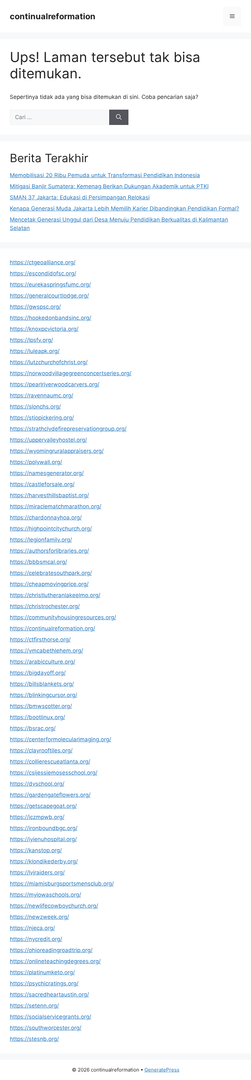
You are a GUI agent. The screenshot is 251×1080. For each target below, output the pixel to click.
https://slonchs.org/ (35, 406)
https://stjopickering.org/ (42, 417)
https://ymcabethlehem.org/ (46, 650)
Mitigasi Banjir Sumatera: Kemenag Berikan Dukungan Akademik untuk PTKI (109, 186)
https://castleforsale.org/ (42, 484)
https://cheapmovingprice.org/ (49, 584)
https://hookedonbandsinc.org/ (50, 318)
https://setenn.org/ (34, 1005)
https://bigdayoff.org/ (38, 673)
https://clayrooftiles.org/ (41, 750)
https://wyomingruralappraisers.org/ (57, 451)
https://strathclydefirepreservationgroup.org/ (68, 428)
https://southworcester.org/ (45, 1028)
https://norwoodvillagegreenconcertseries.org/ (70, 373)
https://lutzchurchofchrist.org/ (49, 362)
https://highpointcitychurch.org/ (51, 528)
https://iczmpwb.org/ (37, 817)
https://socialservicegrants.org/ (50, 1016)
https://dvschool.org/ (37, 783)
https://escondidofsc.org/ (43, 273)
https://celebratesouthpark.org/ (51, 573)
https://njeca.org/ (32, 928)
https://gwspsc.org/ (35, 306)
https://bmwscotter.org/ (41, 706)
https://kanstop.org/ (36, 850)
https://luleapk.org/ (34, 351)
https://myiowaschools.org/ (45, 894)
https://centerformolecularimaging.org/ (60, 739)
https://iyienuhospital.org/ (43, 839)
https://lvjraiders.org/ (37, 872)
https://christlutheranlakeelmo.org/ (55, 595)
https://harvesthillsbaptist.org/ (49, 495)
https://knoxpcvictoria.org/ (44, 329)
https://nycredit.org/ (36, 939)
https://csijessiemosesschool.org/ (53, 772)
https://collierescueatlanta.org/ (50, 761)
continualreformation (52, 16)
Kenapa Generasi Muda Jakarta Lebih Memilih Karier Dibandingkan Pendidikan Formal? (124, 208)
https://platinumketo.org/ (42, 972)
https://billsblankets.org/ (42, 684)
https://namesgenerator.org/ (47, 473)
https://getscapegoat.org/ (43, 806)
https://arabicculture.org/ (42, 661)
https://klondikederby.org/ (44, 861)
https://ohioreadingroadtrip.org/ (51, 950)
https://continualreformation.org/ (52, 628)
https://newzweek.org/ (39, 917)
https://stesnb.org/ (34, 1039)
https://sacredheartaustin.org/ (49, 994)
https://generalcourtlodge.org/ (49, 295)
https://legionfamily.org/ (41, 539)
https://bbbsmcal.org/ (38, 562)
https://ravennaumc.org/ (41, 395)
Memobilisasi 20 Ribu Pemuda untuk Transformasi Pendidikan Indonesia (105, 175)
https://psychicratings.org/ (44, 983)
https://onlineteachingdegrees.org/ (55, 961)
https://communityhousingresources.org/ (63, 617)
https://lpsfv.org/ (31, 340)
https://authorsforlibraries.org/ (49, 551)
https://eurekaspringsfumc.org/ (50, 284)
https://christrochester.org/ (45, 606)
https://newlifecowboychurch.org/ (54, 906)
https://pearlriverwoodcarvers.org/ (54, 384)
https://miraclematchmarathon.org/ (55, 506)
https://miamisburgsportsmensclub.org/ (62, 883)
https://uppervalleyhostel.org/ (48, 440)
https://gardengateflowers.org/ (50, 795)
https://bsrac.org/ (33, 728)
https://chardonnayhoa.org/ (46, 517)
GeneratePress (161, 1070)
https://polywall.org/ (36, 462)
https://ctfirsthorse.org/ (40, 639)
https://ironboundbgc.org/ (43, 828)
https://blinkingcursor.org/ (43, 695)
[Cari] (118, 117)
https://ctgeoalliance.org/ (42, 262)
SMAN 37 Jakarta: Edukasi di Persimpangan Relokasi (80, 197)
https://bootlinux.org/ (37, 717)
